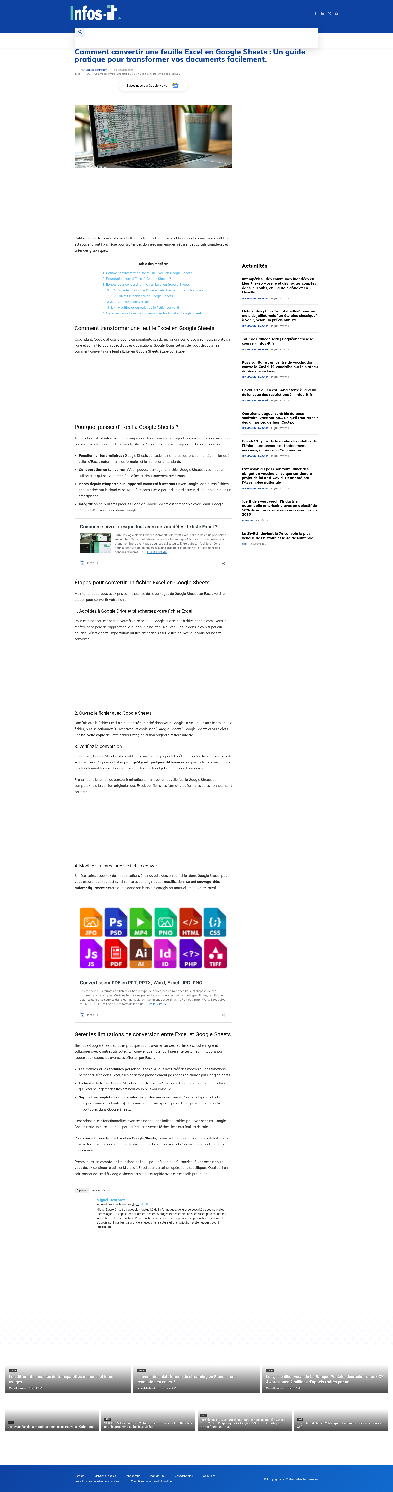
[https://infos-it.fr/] (96, 13)
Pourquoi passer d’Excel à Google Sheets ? (136, 278)
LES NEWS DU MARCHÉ (255, 298)
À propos (82, 1190)
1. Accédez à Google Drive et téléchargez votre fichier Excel (155, 290)
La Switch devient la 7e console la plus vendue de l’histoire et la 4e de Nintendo (277, 535)
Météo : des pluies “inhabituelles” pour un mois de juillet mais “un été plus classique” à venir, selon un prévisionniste (279, 315)
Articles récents (101, 1190)
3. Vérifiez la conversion (128, 302)
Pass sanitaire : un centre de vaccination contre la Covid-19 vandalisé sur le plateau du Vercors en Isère (280, 366)
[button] (80, 32)
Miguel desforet (96, 70)
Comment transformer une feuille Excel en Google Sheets (147, 273)
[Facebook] (315, 13)
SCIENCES (247, 520)
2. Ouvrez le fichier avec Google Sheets (140, 296)
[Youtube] (336, 13)
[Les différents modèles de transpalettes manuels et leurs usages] (68, 1369)
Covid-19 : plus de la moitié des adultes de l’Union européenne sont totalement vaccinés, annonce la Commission (279, 445)
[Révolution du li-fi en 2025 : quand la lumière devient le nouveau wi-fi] (341, 1413)
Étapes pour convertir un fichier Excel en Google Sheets (146, 284)
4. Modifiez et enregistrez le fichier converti (143, 307)
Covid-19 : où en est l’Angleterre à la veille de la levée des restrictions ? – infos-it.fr (279, 392)
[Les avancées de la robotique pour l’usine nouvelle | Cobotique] (52, 1413)
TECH (88, 74)
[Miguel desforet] (78, 70)
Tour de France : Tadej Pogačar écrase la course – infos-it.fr (277, 341)
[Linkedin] (322, 13)
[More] (202, 1311)
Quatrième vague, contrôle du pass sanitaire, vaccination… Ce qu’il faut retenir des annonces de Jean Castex (280, 418)
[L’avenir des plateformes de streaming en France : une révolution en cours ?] (196, 1369)
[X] (329, 13)
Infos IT (79, 74)
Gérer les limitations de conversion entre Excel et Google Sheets (152, 313)
